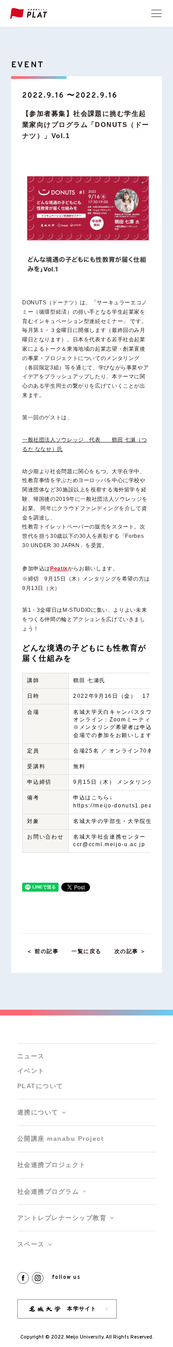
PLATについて (40, 1086)
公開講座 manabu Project (60, 1138)
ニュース (31, 1056)
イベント (31, 1071)
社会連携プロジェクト (51, 1165)
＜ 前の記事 (43, 951)
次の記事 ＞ (130, 951)
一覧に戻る (86, 951)
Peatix (59, 568)
